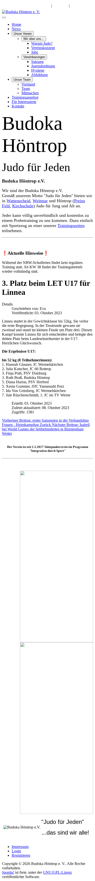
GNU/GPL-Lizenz (57, 872)
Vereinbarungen (34, 57)
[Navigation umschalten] (4, 17)
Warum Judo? (41, 43)
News (16, 29)
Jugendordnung (43, 66)
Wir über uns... (33, 39)
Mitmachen (30, 93)
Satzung (37, 62)
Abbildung (39, 75)
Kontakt (18, 106)
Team (25, 89)
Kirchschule (22, 205)
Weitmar (40, 200)
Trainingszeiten (71, 225)
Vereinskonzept (43, 48)
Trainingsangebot (25, 97)
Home (16, 24)
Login (16, 851)
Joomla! (8, 872)
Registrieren (21, 855)
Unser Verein (23, 33)
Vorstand (28, 84)
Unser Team (22, 79)
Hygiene (37, 70)
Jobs (34, 52)
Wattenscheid (18, 200)
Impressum (20, 847)
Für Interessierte (24, 102)
